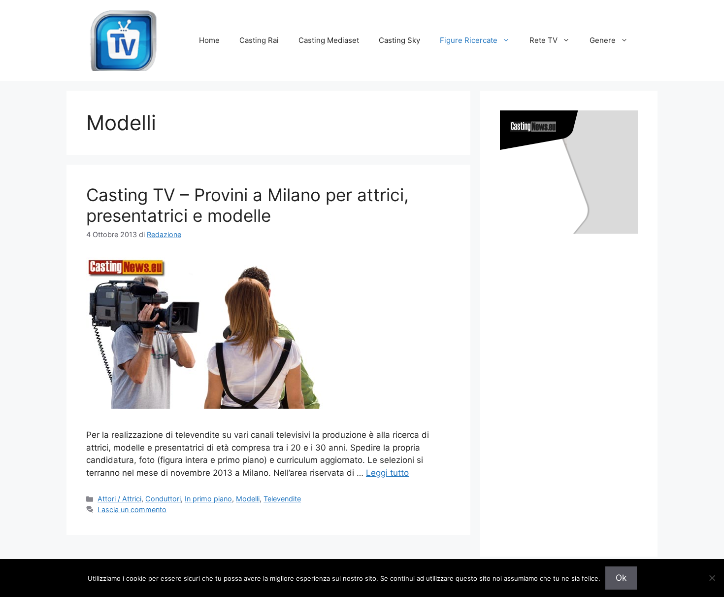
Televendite (282, 498)
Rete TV (543, 40)
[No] (712, 578)
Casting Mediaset (328, 40)
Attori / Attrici (119, 498)
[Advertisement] (574, 385)
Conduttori (163, 498)
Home (209, 40)
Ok (621, 578)
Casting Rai (259, 40)
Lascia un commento (132, 509)
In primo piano (208, 498)
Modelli (248, 498)
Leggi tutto (387, 473)
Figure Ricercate (468, 40)
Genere (603, 40)
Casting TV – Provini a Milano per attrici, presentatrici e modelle (247, 205)
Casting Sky (399, 40)
